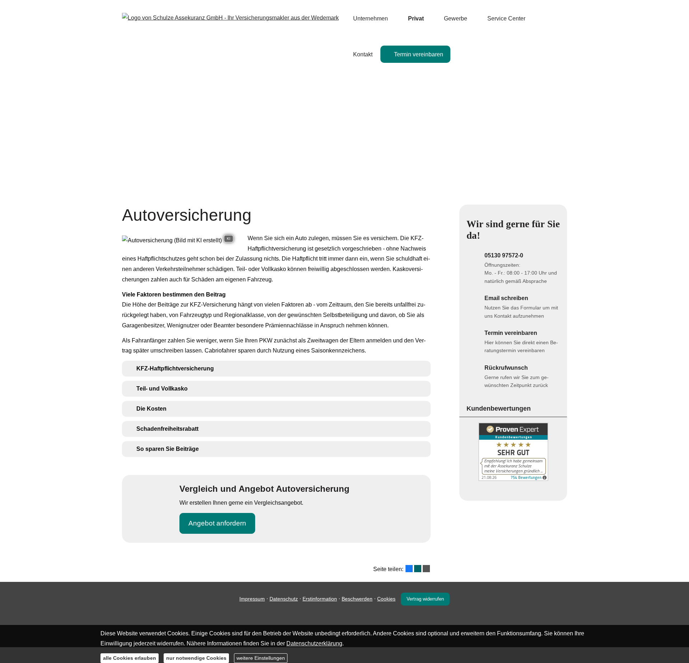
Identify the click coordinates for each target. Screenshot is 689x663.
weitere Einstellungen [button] (260, 657)
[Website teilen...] (426, 568)
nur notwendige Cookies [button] (196, 657)
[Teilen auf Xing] (417, 568)
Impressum (252, 599)
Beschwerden (357, 599)
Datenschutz (283, 599)
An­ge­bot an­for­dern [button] (217, 523)
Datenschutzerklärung (314, 643)
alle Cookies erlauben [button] (129, 657)
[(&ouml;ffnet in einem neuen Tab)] (513, 479)
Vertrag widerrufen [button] (425, 599)
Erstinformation (320, 599)
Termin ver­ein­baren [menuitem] (418, 54)
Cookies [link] (386, 599)
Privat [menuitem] (416, 18)
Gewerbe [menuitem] (455, 18)
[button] (175, 368)
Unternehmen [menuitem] (370, 18)
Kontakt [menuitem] (362, 54)
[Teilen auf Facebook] (409, 568)
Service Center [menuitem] (506, 18)
